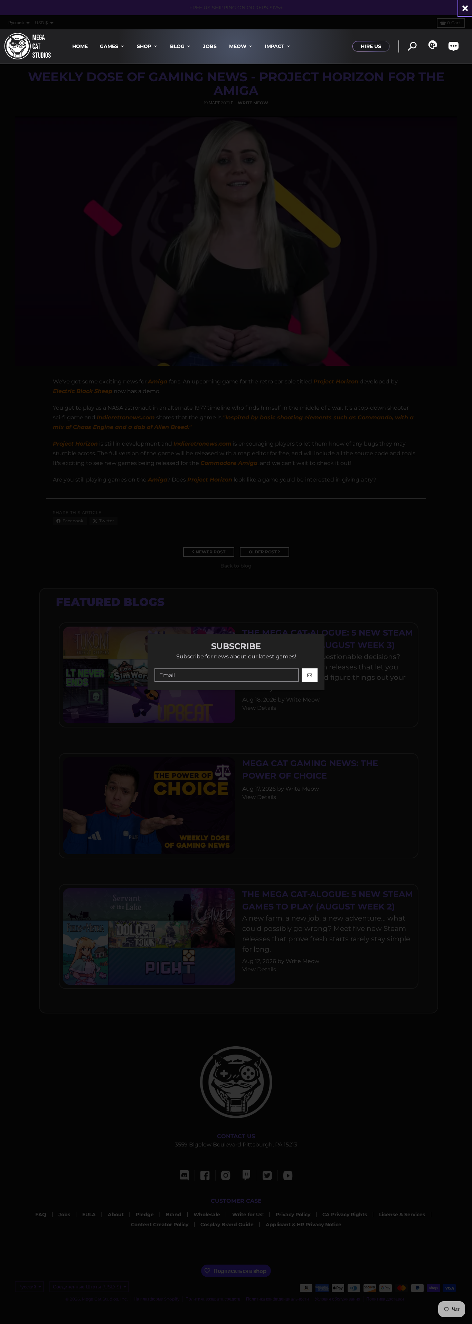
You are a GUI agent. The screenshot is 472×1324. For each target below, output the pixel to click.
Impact (274, 46)
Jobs (210, 46)
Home (80, 46)
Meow (237, 46)
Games (109, 46)
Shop (144, 46)
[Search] (412, 46)
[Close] (465, 8)
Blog (177, 46)
